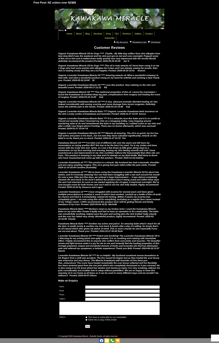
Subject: (62, 299)
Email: (61, 291)
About (79, 33)
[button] (65, 30)
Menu (61, 30)
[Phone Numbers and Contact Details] (112, 341)
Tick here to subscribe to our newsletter (106, 317)
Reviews (127, 33)
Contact (149, 33)
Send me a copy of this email (101, 319)
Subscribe (110, 38)
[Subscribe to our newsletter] (106, 341)
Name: (61, 287)
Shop (108, 33)
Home (69, 33)
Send (87, 326)
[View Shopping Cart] (117, 341)
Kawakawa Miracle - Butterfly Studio (87, 336)
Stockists (97, 33)
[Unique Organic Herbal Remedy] (109, 28)
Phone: (62, 295)
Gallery (137, 33)
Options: (62, 317)
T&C (117, 33)
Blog (87, 33)
